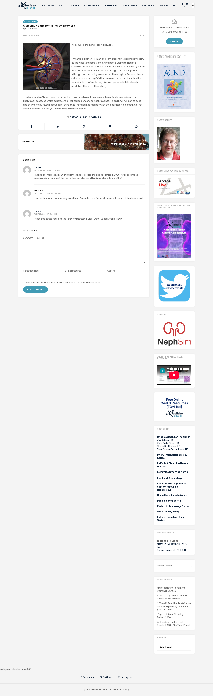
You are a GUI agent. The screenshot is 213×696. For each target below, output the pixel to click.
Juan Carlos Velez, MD (168, 443)
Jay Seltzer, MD (165, 440)
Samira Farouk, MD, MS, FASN (171, 550)
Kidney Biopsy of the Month (172, 472)
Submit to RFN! (46, 5)
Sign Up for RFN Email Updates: (174, 27)
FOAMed (74, 5)
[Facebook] (182, 3)
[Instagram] (184, 7)
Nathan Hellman (78, 117)
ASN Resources (167, 5)
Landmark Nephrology (169, 478)
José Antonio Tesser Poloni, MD (172, 449)
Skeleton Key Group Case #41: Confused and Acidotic (172, 597)
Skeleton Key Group (168, 511)
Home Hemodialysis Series (172, 495)
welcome (96, 117)
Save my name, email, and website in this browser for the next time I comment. (63, 282)
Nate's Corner (30, 22)
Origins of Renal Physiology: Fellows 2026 (171, 616)
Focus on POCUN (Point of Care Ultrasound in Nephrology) (171, 486)
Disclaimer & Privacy (119, 689)
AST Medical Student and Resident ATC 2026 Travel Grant (173, 624)
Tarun (37, 167)
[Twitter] (187, 3)
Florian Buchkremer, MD (168, 446)
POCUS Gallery (91, 5)
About (62, 5)
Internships (148, 5)
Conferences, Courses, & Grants (120, 5)
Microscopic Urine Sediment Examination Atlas (171, 589)
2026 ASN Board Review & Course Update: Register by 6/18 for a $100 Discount (174, 606)
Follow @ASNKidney (18, 664)
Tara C (37, 211)
